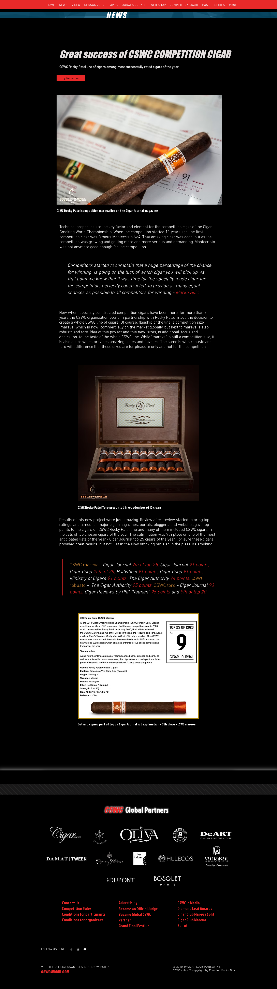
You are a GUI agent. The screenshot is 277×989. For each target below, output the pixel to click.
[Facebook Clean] (71, 949)
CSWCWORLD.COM (55, 972)
